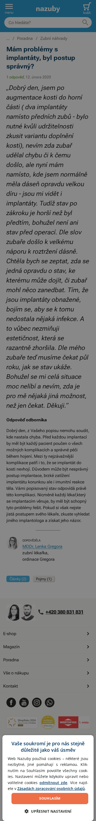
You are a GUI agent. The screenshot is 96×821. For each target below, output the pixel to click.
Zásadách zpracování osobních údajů (51, 788)
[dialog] (48, 778)
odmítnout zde (53, 782)
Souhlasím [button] (50, 798)
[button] (48, 811)
